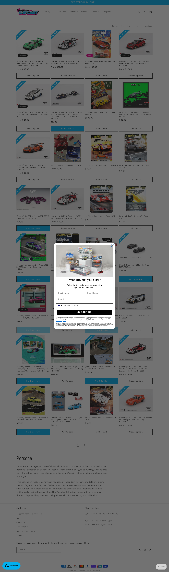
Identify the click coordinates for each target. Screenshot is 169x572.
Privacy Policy (59, 321)
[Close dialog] (112, 245)
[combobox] (59, 305)
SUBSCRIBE (84, 312)
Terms (64, 321)
